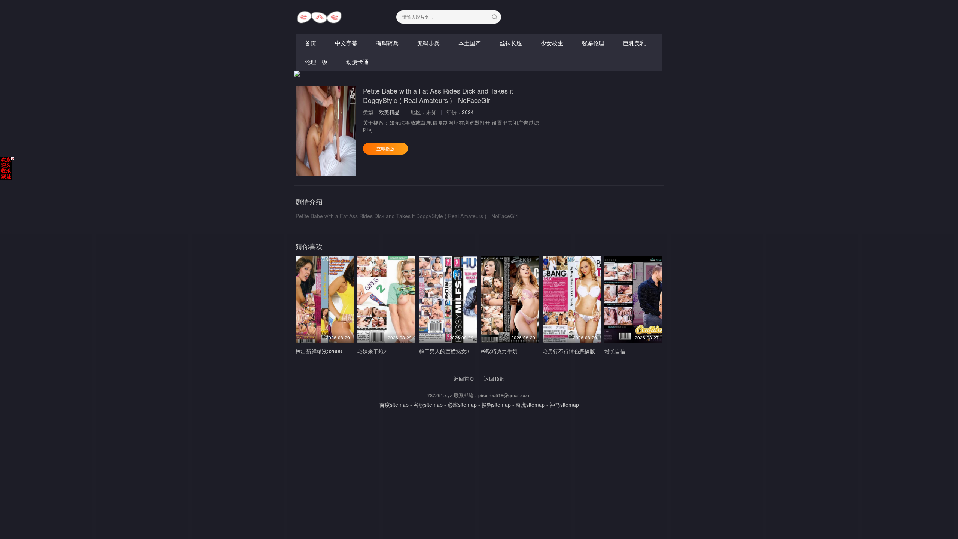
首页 (310, 43)
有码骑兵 (387, 43)
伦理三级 (316, 62)
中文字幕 (346, 43)
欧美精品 (389, 112)
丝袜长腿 (511, 43)
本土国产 (469, 43)
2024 (468, 112)
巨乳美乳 (634, 43)
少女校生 (552, 43)
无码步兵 (428, 43)
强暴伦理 (593, 43)
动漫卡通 (357, 62)
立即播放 (385, 148)
